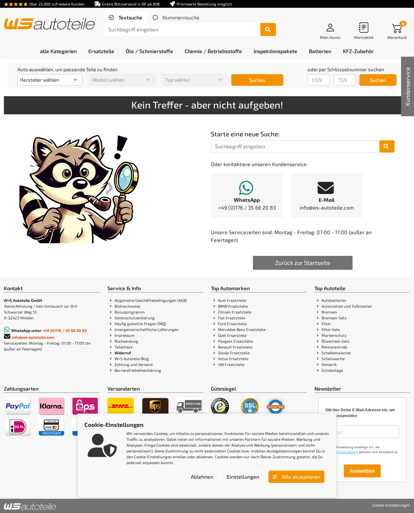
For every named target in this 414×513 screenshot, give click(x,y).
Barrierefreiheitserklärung (137, 370)
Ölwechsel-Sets (335, 341)
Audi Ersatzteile (232, 300)
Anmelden (362, 471)
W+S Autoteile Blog (131, 358)
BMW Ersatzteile (233, 306)
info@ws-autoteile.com (33, 337)
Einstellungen (243, 476)
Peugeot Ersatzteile (235, 341)
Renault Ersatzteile (235, 347)
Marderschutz (334, 335)
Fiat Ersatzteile (231, 317)
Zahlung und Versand (133, 364)
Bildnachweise (127, 306)
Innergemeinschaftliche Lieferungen (146, 329)
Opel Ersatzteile (232, 335)
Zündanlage (332, 370)
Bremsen (329, 312)
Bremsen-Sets (333, 317)
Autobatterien (333, 300)
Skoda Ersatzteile (233, 352)
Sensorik (329, 364)
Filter (326, 323)
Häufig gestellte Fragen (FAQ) (140, 323)
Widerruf (122, 352)
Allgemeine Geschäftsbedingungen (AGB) (150, 300)
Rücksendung (126, 341)
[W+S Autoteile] (49, 24)
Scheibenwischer (336, 352)
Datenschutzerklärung (134, 317)
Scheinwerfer (333, 358)
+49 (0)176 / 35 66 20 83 (64, 330)
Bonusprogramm (129, 312)
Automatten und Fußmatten (346, 306)
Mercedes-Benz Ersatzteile (242, 329)
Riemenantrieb (334, 347)
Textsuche (129, 17)
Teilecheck (123, 347)
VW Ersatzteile (231, 364)
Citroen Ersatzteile (234, 312)
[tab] (125, 17)
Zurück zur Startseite (302, 262)
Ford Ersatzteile (232, 323)
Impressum (124, 335)
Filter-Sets (330, 329)
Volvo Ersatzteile (233, 358)
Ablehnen (202, 476)
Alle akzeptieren (300, 476)
